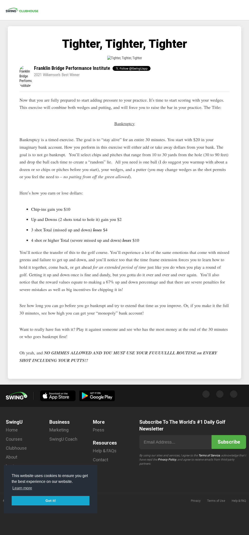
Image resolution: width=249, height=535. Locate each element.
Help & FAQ (239, 501)
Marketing (59, 429)
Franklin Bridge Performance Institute (72, 68)
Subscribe (229, 442)
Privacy (196, 501)
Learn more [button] (22, 488)
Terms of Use (216, 501)
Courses (14, 439)
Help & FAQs (104, 450)
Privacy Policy (167, 459)
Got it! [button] (50, 501)
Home (12, 429)
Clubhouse (16, 448)
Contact (100, 459)
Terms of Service (209, 455)
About (11, 457)
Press (98, 429)
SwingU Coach (63, 439)
